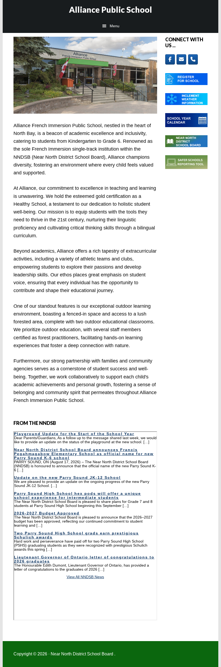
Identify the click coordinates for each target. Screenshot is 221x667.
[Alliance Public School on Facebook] (170, 59)
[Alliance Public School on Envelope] (181, 59)
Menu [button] (114, 26)
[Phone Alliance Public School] (193, 59)
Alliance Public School (110, 9)
